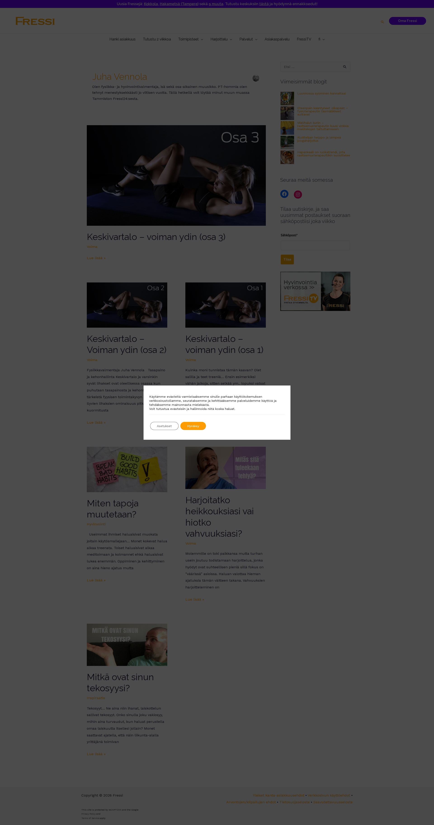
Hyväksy (193, 426)
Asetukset (164, 426)
